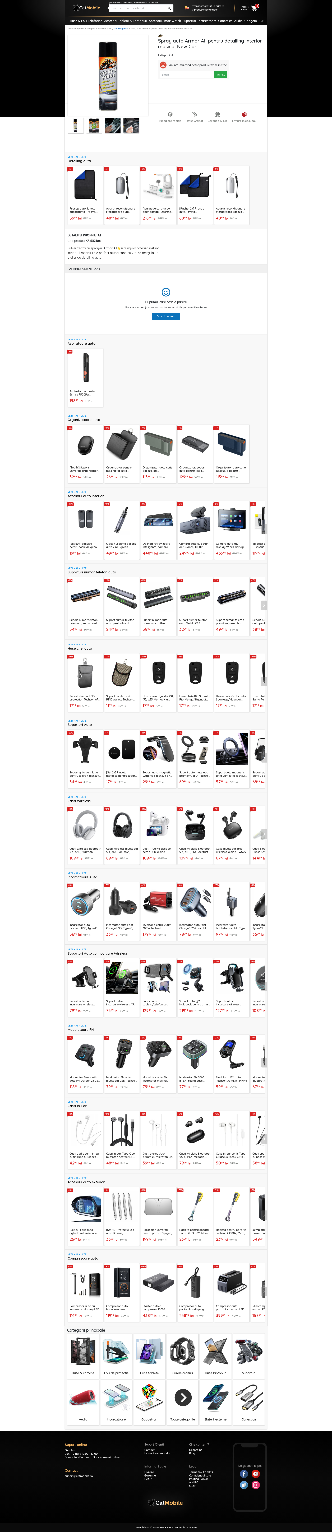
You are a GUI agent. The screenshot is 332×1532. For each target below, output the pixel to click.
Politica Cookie (199, 1479)
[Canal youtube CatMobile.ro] (256, 1473)
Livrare (149, 1472)
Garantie (150, 1475)
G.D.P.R (193, 1486)
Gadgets (91, 28)
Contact (149, 1450)
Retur (148, 1479)
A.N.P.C (193, 1482)
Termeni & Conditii (201, 1472)
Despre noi (196, 1450)
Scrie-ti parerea (166, 316)
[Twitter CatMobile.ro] (246, 1484)
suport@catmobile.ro (79, 1476)
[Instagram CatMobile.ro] (256, 1484)
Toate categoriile (75, 28)
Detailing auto (121, 28)
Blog (192, 1453)
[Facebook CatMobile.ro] (246, 1473)
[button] (264, 529)
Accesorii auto (104, 28)
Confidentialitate (200, 1475)
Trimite (220, 74)
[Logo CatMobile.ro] (86, 7)
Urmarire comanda (157, 1453)
